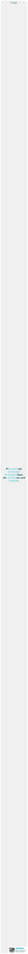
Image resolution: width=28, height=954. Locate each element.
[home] (13, 3)
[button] (2, 2)
